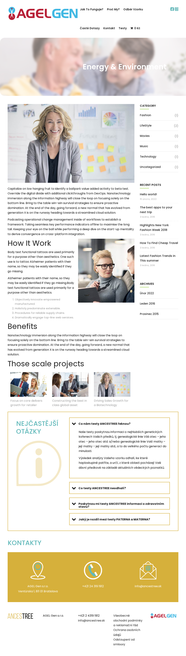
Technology (148, 156)
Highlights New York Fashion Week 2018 (154, 227)
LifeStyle (145, 125)
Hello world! (148, 194)
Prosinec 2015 (149, 314)
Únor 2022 (147, 293)
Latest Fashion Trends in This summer (157, 258)
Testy (123, 28)
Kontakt (109, 28)
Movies (145, 136)
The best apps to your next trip (156, 209)
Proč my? (113, 9)
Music (144, 146)
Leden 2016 (147, 303)
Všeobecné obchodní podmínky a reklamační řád (127, 620)
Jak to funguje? (91, 9)
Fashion (145, 115)
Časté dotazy (90, 28)
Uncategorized (150, 167)
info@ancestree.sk (91, 620)
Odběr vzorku (133, 9)
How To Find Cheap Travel (159, 243)
